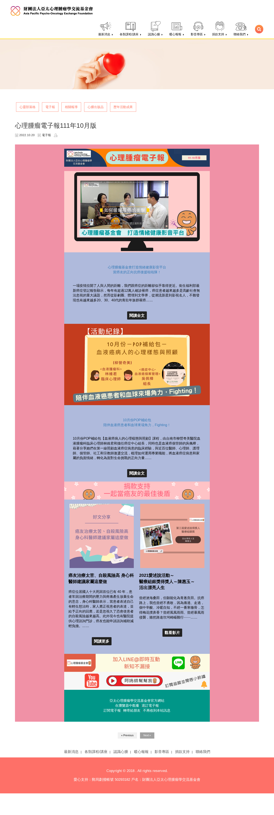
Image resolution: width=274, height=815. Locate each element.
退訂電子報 (150, 705)
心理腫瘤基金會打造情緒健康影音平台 (137, 267)
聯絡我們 (203, 752)
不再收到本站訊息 (156, 710)
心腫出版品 (96, 107)
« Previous (127, 735)
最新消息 (71, 752)
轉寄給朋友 (131, 710)
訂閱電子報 (112, 710)
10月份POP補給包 (137, 420)
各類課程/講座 (96, 752)
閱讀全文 (137, 315)
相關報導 (71, 107)
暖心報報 (141, 752)
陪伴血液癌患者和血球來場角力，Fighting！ (137, 425)
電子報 (50, 107)
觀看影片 (172, 633)
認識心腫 (120, 752)
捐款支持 (182, 752)
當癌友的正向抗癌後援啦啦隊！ (137, 272)
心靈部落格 (27, 107)
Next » (147, 735)
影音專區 (162, 752)
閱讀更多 (101, 641)
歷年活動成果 (123, 107)
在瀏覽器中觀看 (127, 705)
